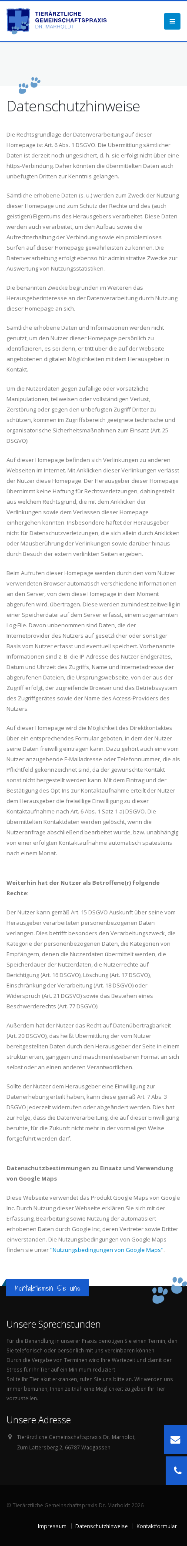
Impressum (52, 1526)
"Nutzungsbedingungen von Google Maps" (107, 1250)
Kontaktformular (157, 1526)
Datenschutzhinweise (101, 1526)
